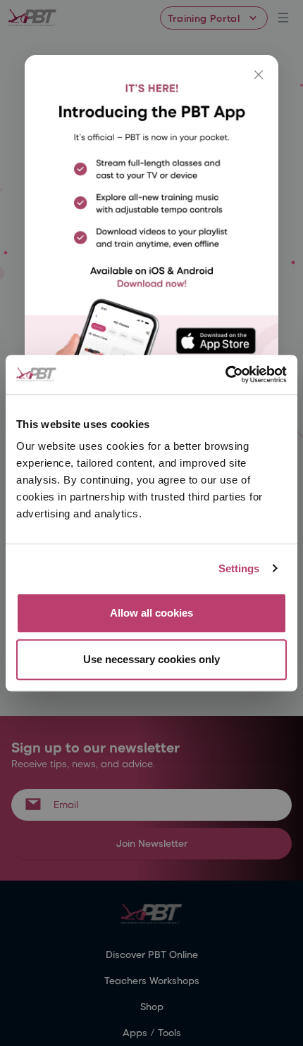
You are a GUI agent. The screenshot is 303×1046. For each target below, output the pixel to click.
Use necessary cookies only (151, 659)
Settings (239, 568)
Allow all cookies (151, 613)
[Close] (258, 74)
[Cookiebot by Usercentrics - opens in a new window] (225, 374)
